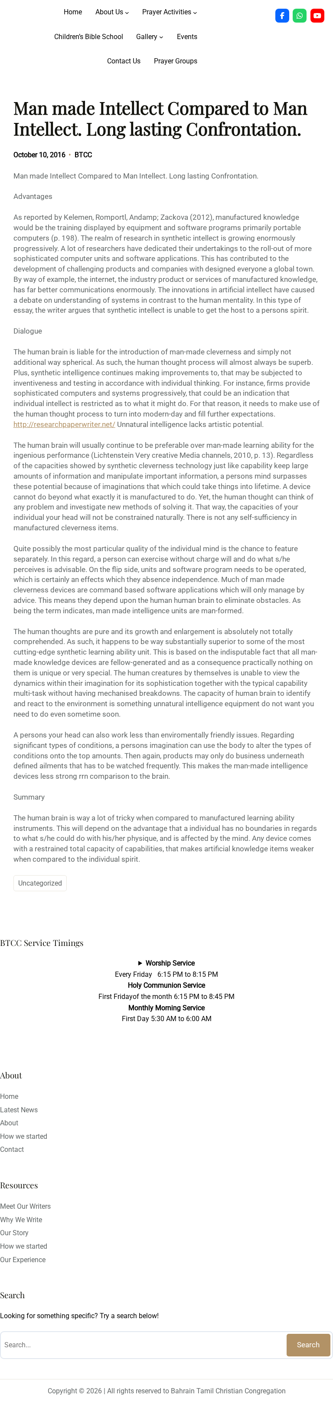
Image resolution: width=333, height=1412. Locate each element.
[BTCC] (282, 16)
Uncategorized (40, 883)
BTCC (83, 155)
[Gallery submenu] (161, 37)
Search (308, 1344)
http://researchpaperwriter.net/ (64, 424)
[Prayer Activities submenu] (195, 12)
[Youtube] (317, 16)
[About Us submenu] (127, 12)
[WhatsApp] (300, 16)
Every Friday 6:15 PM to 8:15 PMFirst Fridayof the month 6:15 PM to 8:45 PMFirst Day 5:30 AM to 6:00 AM (166, 991)
